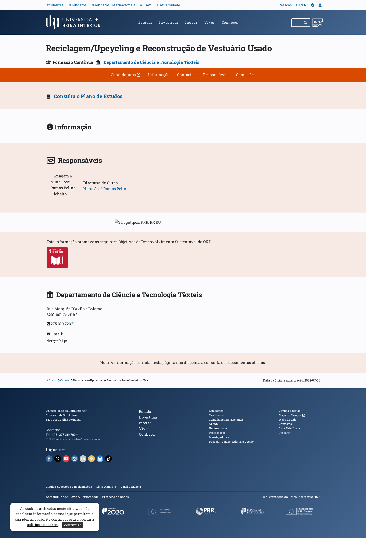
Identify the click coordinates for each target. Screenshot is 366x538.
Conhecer (230, 22)
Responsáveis (215, 74)
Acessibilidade (57, 497)
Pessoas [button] (285, 5)
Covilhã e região (290, 411)
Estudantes (53, 5)
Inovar (191, 22)
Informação (158, 74)
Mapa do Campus (292, 415)
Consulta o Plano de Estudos (88, 96)
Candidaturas (124, 74)
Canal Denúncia (131, 487)
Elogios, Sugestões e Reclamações (69, 487)
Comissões (245, 74)
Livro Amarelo (106, 487)
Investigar (168, 22)
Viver (209, 22)
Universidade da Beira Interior (66, 411)
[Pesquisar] (305, 22)
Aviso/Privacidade (85, 497)
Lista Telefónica (289, 428)
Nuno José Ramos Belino (106, 188)
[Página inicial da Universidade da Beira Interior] (75, 22)
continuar (72, 525)
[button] (312, 5)
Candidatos (77, 5)
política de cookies (42, 525)
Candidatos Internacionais (113, 5)
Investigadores (219, 437)
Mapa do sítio (288, 419)
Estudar (145, 22)
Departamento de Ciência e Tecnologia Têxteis (151, 62)
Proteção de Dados (115, 497)
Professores (217, 433)
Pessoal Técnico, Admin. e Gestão (231, 441)
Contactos (186, 74)
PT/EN (301, 5)
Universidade (168, 5)
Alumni (146, 5)
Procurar (285, 433)
